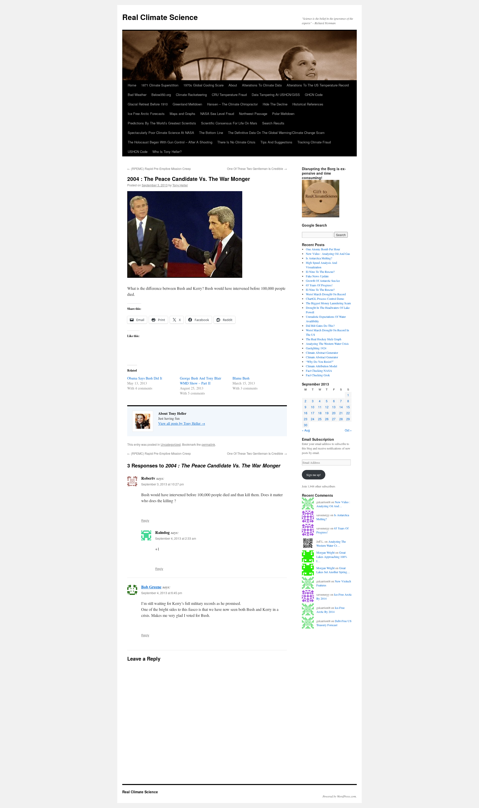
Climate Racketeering (191, 94)
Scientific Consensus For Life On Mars (229, 123)
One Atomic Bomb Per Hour (323, 249)
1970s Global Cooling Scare (203, 85)
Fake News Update (317, 276)
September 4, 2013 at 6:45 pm (161, 593)
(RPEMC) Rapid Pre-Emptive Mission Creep (159, 168)
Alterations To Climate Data (262, 85)
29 (348, 419)
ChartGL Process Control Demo (325, 299)
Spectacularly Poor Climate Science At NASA (161, 132)
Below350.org (161, 94)
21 (341, 413)
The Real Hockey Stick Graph (323, 339)
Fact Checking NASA (319, 371)
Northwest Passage (253, 113)
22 (348, 413)
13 (334, 407)
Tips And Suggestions (276, 142)
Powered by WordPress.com (339, 796)
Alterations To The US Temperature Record (318, 85)
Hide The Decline (275, 104)
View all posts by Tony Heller (181, 423)
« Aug (306, 430)
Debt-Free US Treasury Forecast (334, 623)
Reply (145, 520)
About (233, 85)
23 (305, 419)
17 (312, 413)
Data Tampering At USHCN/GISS (276, 94)
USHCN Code (137, 151)
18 (320, 413)
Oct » (348, 430)
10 (312, 407)
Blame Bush (241, 378)
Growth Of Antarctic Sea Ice (323, 281)
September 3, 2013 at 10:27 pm (162, 484)
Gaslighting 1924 (316, 348)
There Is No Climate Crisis (236, 142)
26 (327, 419)
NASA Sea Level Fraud (217, 113)
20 (334, 413)
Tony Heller (180, 185)
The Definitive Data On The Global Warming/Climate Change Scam (276, 132)
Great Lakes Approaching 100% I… (331, 556)
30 (305, 425)
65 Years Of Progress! (319, 285)
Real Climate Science (160, 16)
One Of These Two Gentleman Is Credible (257, 168)
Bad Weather (137, 94)
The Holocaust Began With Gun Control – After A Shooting (170, 142)
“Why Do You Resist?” (320, 362)
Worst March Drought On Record (326, 294)
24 (312, 419)
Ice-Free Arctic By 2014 (330, 610)
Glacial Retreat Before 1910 (148, 104)
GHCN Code (314, 94)
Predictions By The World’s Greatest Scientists (162, 123)
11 (320, 407)
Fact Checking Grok (318, 375)
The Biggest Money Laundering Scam (328, 303)
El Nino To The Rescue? (320, 272)
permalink (208, 444)
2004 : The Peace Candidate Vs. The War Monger (188, 178)
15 (348, 407)
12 (327, 407)
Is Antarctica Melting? (319, 258)
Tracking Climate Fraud (314, 142)
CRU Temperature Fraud (229, 94)
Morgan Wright (325, 552)
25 (320, 419)
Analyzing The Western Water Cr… (331, 543)
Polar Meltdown (283, 113)
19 (327, 413)
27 (334, 419)
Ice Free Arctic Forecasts (146, 113)
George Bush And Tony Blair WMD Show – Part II (200, 381)
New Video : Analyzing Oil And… (333, 504)
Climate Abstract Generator (322, 353)
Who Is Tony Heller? (167, 151)
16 (305, 413)
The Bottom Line (211, 132)
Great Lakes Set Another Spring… (333, 570)
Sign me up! (313, 475)
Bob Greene (151, 587)
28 (341, 419)
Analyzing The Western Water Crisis (327, 344)
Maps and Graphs (182, 113)
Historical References (307, 104)
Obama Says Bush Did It (144, 378)
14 (341, 407)
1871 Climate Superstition (159, 85)
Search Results (273, 123)
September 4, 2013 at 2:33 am (175, 538)
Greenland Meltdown (187, 104)
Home (132, 85)
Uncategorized (171, 444)
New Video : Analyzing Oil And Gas (328, 254)
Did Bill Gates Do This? (320, 326)
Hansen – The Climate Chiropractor (232, 104)
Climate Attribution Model (321, 366)
